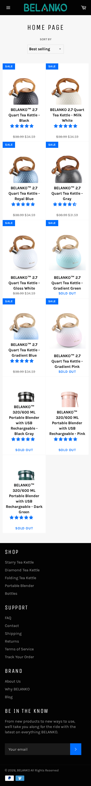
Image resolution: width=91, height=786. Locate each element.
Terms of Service (19, 649)
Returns (12, 641)
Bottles (11, 593)
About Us (13, 681)
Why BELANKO (17, 689)
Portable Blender (19, 585)
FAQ (8, 617)
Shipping (13, 633)
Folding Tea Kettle (20, 577)
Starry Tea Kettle (19, 562)
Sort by (45, 39)
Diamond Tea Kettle (22, 570)
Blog (9, 697)
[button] (22, 126)
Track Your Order (19, 657)
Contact (12, 625)
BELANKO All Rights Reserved (38, 770)
